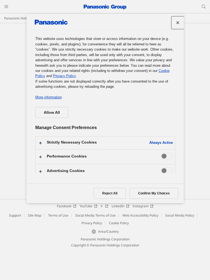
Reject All (109, 193)
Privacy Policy (91, 223)
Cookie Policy (119, 223)
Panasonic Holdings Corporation (105, 239)
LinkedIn (118, 206)
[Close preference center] (178, 23)
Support (15, 215)
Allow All (52, 112)
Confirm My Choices (154, 193)
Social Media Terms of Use (95, 215)
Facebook (64, 206)
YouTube (86, 206)
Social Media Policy (179, 215)
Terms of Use (58, 215)
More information (48, 97)
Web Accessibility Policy (140, 215)
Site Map (34, 215)
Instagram (140, 206)
